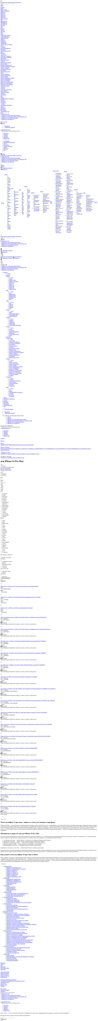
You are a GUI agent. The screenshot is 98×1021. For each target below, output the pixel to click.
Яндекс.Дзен (6, 138)
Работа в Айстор (5, 974)
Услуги (2, 964)
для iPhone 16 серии (15, 453)
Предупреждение (5, 968)
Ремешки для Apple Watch (56, 448)
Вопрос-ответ (4, 984)
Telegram (5, 134)
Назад (9, 273)
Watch (10, 312)
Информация (4, 977)
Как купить (3, 983)
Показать (3, 581)
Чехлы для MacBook (36, 448)
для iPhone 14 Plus (11, 457)
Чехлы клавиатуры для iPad (24, 448)
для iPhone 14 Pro (20, 457)
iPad (10, 303)
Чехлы (10, 361)
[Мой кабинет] (1, 249)
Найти (2, 1019)
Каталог (8, 275)
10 (4, 819)
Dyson (10, 329)
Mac (10, 293)
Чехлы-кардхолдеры (5, 448)
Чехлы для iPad (14, 448)
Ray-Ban (19, 444)
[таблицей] (3, 471)
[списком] (2, 471)
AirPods (11, 320)
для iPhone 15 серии (25, 453)
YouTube (5, 136)
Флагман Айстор (5, 973)
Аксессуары (12, 340)
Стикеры (7, 450)
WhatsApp (5, 137)
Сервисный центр (5, 972)
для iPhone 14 (4, 457)
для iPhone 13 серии (34, 453)
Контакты (3, 966)
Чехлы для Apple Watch (68, 448)
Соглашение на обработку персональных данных (13, 981)
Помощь (3, 986)
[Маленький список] (1, 472)
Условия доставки (5, 982)
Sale (10, 389)
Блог (2, 965)
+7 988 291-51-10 (5, 114)
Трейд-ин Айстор (5, 975)
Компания (3, 963)
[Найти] (2, 6)
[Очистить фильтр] (2, 579)
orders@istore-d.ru (6, 129)
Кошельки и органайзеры (80, 448)
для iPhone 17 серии (5, 453)
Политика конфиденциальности (8, 979)
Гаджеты (11, 379)
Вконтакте (6, 133)
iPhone (10, 278)
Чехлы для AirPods (45, 448)
